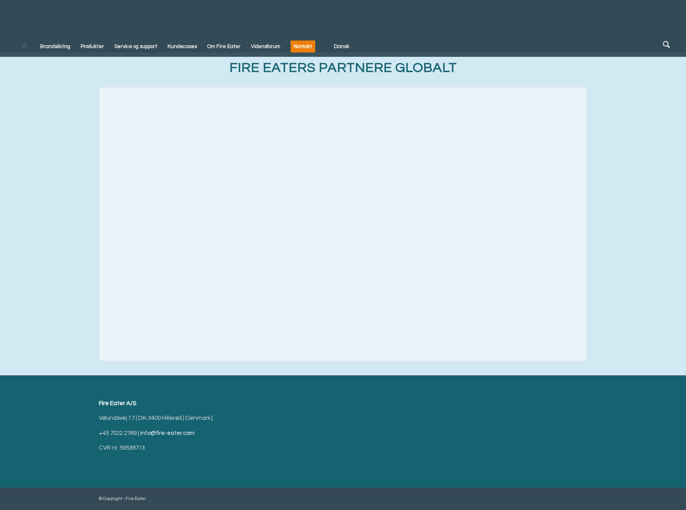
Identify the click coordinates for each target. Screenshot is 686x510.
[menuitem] (24, 46)
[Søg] (664, 46)
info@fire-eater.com (167, 433)
